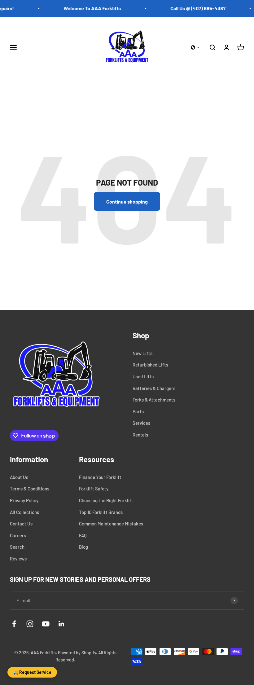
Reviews (18, 558)
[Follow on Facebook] (14, 624)
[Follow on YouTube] (46, 624)
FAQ (83, 535)
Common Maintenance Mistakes (111, 523)
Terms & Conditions (29, 488)
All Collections (24, 512)
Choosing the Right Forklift (106, 500)
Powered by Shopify (77, 652)
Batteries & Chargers (154, 388)
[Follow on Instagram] (30, 624)
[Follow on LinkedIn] (61, 624)
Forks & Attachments (154, 399)
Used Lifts (143, 376)
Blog (83, 547)
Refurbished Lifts (150, 364)
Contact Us (21, 523)
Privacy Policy (24, 500)
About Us (19, 477)
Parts (138, 411)
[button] (195, 47)
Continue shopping (127, 201)
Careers (18, 535)
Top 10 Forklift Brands (101, 512)
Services (141, 423)
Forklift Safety (93, 488)
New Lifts (142, 353)
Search (17, 547)
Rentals (140, 434)
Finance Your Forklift (100, 477)
